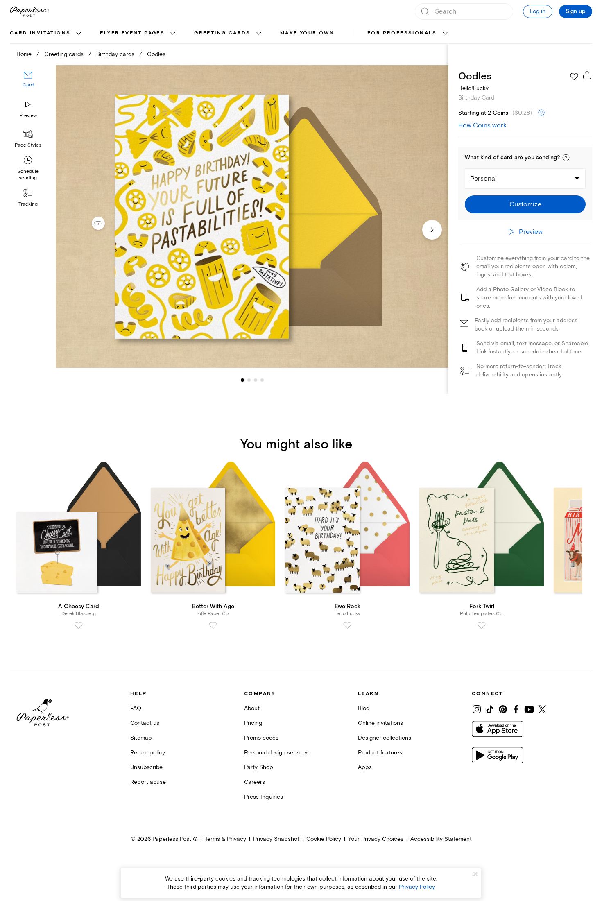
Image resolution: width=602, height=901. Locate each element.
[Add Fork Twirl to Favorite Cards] (482, 625)
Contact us (144, 723)
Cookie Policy (323, 838)
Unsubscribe (146, 767)
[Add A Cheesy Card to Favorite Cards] (79, 625)
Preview (28, 116)
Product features (380, 752)
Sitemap (141, 737)
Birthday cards (115, 54)
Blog (363, 708)
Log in (537, 11)
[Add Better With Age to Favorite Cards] (213, 625)
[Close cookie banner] (475, 874)
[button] (566, 158)
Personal (483, 178)
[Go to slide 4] (255, 380)
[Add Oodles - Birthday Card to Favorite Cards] (574, 76)
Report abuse (148, 782)
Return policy (147, 752)
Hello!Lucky (473, 88)
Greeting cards (222, 33)
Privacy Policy (417, 886)
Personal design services (276, 752)
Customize (525, 204)
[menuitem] (47, 33)
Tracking (28, 204)
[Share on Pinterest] (503, 709)
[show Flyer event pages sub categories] (173, 33)
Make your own (307, 33)
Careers (254, 782)
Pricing (253, 723)
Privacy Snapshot (276, 838)
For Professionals (402, 33)
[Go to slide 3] (249, 380)
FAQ (135, 708)
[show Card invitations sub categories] (79, 33)
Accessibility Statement (441, 838)
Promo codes (261, 737)
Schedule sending (28, 174)
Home (24, 54)
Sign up (576, 11)
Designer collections (384, 737)
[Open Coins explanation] (541, 113)
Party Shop (258, 767)
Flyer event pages (132, 33)
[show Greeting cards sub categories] (259, 33)
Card (28, 85)
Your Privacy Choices (375, 838)
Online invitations (380, 723)
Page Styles (28, 145)
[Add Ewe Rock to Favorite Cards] (347, 625)
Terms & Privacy (225, 838)
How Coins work (482, 125)
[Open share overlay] (587, 75)
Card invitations (40, 33)
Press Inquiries (263, 796)
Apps (365, 767)
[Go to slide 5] (262, 380)
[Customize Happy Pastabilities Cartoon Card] (252, 217)
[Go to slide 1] (242, 380)
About (252, 708)
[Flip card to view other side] (104, 223)
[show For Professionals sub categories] (445, 33)
